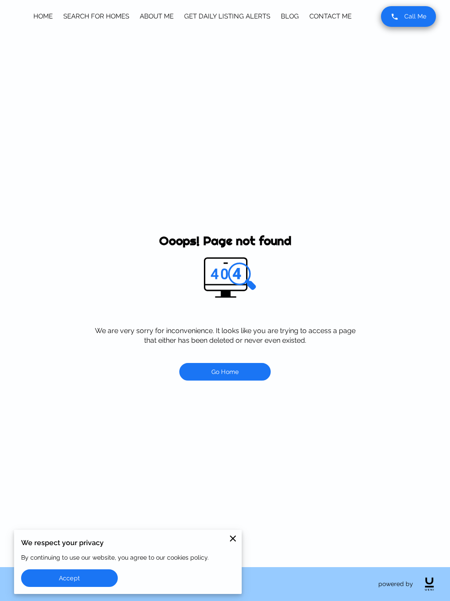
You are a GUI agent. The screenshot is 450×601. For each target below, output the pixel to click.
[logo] (429, 584)
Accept (69, 578)
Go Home (225, 371)
